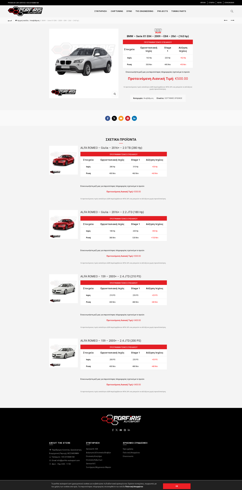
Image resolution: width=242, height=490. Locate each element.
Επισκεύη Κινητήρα (94, 456)
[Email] (121, 118)
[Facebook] (107, 118)
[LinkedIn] (134, 118)
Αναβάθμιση (34, 20)
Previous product (226, 20)
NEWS (219, 3)
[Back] (10, 20)
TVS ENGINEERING (144, 11)
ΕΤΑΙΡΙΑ (211, 3)
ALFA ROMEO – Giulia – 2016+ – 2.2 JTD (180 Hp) (112, 212)
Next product (232, 20)
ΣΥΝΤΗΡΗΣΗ (101, 11)
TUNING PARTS (178, 11)
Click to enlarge (114, 94)
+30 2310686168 (32, 3)
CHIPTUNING (117, 11)
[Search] (232, 11)
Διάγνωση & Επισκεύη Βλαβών (98, 453)
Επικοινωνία (128, 456)
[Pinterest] (127, 118)
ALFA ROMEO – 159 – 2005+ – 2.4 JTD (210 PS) (110, 276)
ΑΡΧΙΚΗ (203, 3)
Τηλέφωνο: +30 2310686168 (63, 457)
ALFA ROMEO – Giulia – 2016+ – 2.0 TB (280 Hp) (111, 147)
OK (177, 486)
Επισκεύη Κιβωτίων (94, 460)
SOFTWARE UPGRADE (173, 98)
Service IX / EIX (92, 449)
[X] (114, 118)
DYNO (129, 11)
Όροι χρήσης (128, 449)
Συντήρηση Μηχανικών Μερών (98, 467)
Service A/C (91, 464)
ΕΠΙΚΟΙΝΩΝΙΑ (229, 3)
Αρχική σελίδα (22, 20)
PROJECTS (162, 11)
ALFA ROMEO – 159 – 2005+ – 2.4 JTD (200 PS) (110, 340)
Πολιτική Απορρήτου (131, 453)
